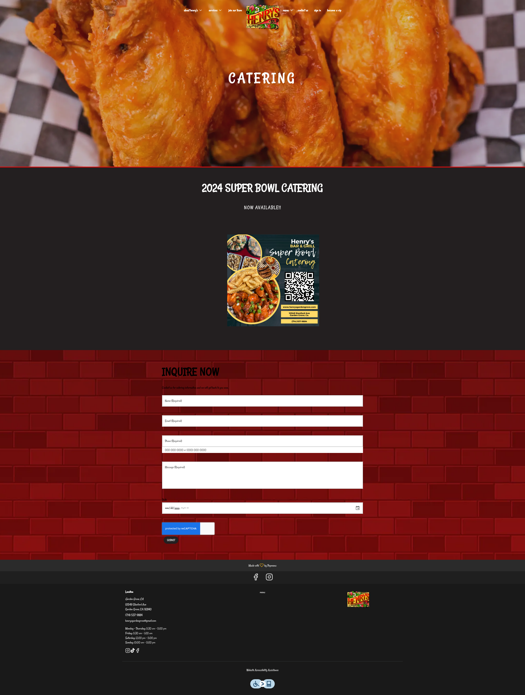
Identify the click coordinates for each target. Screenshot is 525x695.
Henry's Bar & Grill (358, 599)
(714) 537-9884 (134, 615)
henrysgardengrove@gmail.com (140, 621)
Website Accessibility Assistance (262, 670)
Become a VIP (334, 10)
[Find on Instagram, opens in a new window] (269, 578)
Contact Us (303, 10)
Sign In (317, 10)
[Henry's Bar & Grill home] (262, 16)
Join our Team (235, 10)
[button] (193, 10)
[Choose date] (358, 508)
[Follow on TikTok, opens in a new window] (132, 651)
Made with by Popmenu (139, 565)
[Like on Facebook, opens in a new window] (255, 578)
